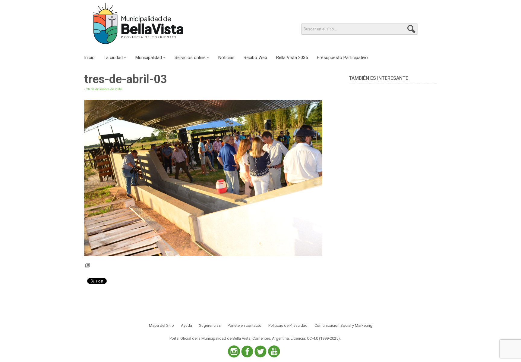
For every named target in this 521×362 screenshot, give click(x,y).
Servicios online (190, 57)
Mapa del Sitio (161, 325)
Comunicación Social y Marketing (343, 325)
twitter (260, 351)
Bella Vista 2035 (292, 57)
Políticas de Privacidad (288, 325)
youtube (274, 351)
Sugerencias (210, 325)
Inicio (89, 57)
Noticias (226, 57)
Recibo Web (255, 57)
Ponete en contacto (244, 325)
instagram (234, 351)
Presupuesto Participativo (342, 57)
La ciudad (113, 57)
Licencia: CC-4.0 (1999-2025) (315, 338)
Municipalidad (148, 57)
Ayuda (186, 325)
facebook (247, 351)
